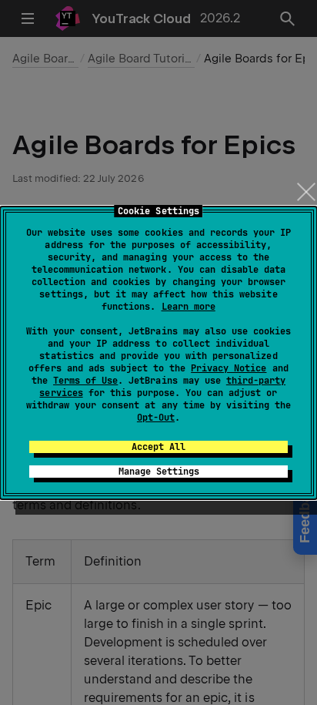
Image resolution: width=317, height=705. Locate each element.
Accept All (158, 447)
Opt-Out (156, 417)
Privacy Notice (228, 368)
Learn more (188, 306)
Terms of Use (85, 380)
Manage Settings (158, 471)
